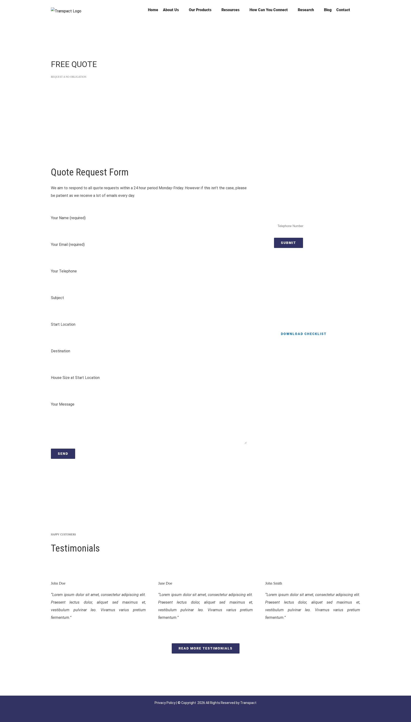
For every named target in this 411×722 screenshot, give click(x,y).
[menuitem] (153, 10)
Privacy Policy (165, 703)
